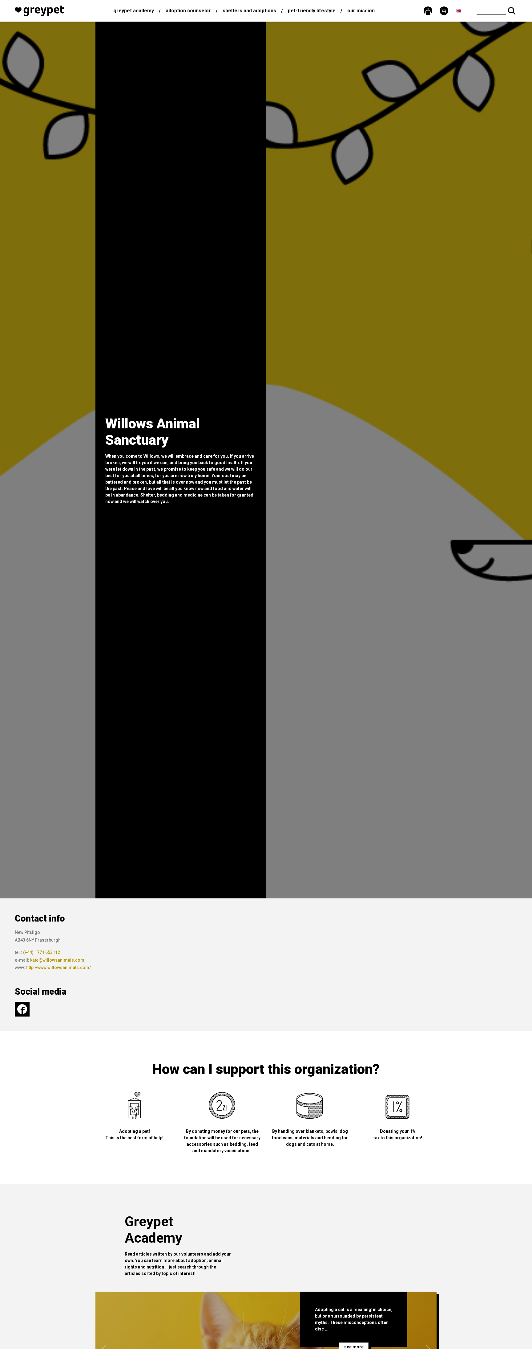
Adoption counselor (188, 11)
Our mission (361, 11)
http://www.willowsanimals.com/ (58, 967)
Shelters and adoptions (249, 11)
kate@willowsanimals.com (57, 960)
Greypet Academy (133, 11)
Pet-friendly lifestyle (312, 11)
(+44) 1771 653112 (41, 952)
